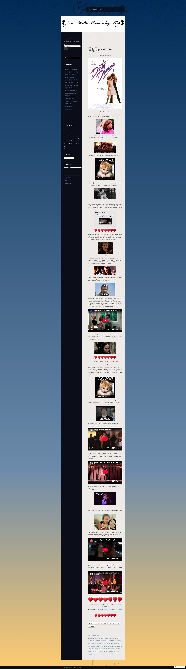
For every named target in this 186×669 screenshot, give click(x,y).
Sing (120, 649)
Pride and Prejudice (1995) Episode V (71, 93)
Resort (89, 649)
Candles (96, 638)
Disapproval (114, 640)
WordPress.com (68, 183)
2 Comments (90, 654)
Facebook (67, 116)
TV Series (117, 651)
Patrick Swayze (114, 646)
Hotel (102, 643)
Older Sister (103, 646)
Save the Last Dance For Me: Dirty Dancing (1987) (100, 50)
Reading (112, 648)
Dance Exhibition (100, 640)
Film (94, 641)
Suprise (97, 651)
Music (94, 646)
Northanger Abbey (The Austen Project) (72, 88)
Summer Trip (93, 651)
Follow (66, 48)
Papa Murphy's (108, 646)
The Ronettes (111, 651)
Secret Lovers (104, 649)
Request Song (117, 648)
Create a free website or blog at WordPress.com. (72, 667)
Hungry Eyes (106, 643)
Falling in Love (90, 641)
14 (76, 141)
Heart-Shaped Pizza (97, 643)
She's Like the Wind (115, 649)
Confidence (107, 638)
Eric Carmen (118, 640)
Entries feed (67, 180)
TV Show (120, 651)
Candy (99, 638)
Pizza (106, 648)
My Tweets (65, 128)
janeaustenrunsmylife (96, 9)
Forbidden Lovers (98, 641)
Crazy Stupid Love (113, 638)
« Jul (64, 148)
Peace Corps (119, 646)
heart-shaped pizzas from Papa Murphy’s (109, 137)
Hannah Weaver (91, 643)
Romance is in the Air (95, 635)
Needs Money (98, 646)
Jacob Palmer (111, 643)
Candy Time (103, 638)
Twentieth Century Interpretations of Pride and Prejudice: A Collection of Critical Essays (72, 98)
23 (64, 145)
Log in (66, 178)
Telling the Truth (102, 651)
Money (92, 646)
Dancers (104, 640)
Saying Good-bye (99, 649)
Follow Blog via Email (71, 38)
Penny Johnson (91, 648)
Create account (67, 177)
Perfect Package (97, 648)
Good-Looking (109, 641)
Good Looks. (104, 641)
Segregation (110, 649)
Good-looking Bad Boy (116, 641)
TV (114, 651)
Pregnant (109, 648)
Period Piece (102, 648)
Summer (89, 651)
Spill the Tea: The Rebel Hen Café (71, 90)
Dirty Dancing (109, 640)
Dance (95, 640)
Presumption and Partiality (69, 77)
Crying (92, 640)
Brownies (92, 638)
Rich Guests (93, 649)
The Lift (106, 651)
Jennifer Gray (116, 643)
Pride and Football (68, 95)
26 (71, 145)
